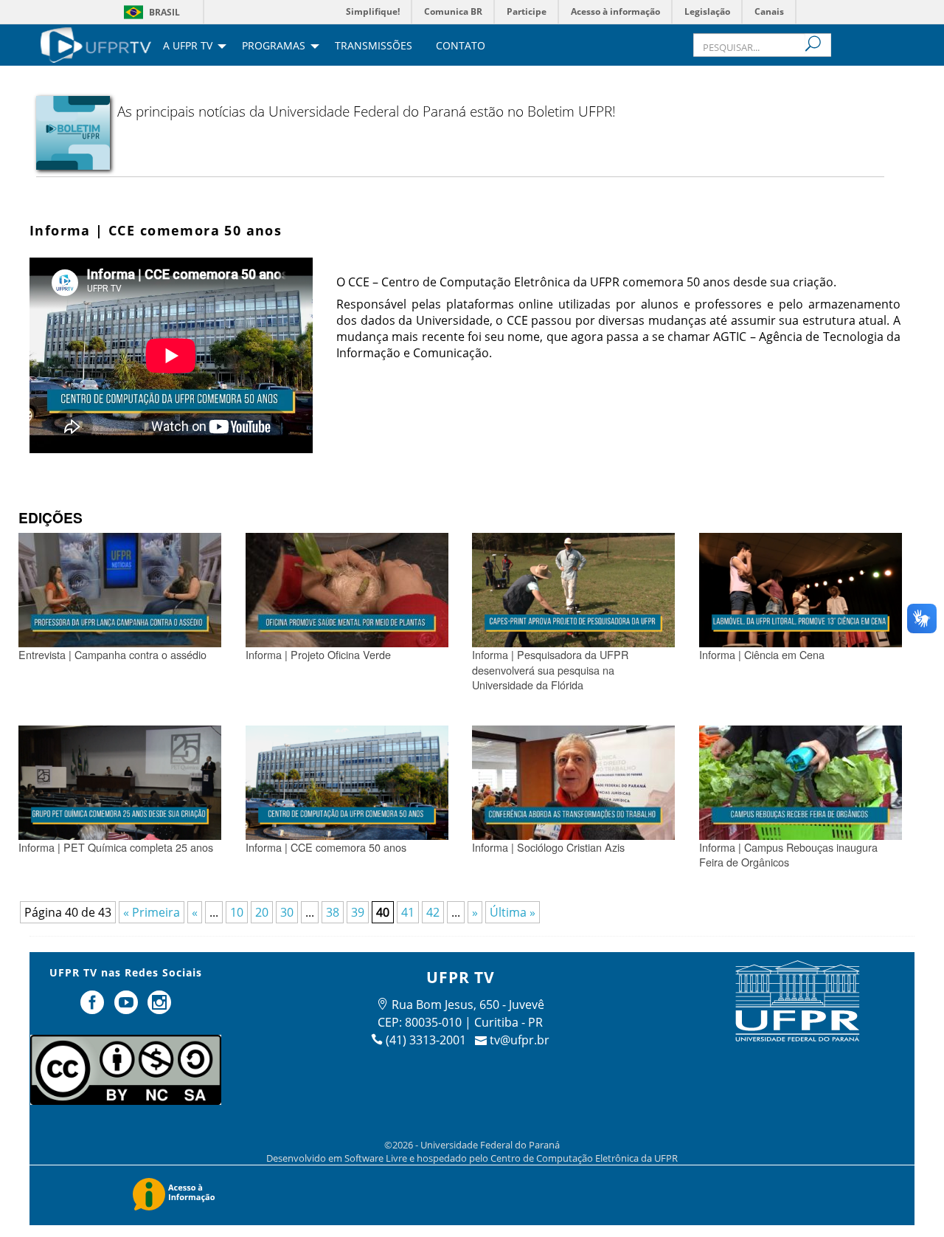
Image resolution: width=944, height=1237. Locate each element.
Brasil (164, 12)
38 (332, 912)
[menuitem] (96, 43)
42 (433, 912)
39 (357, 912)
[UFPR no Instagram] (160, 1008)
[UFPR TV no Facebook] (94, 1008)
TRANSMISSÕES (373, 46)
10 (236, 912)
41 (407, 912)
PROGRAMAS (273, 46)
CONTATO (460, 46)
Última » (512, 912)
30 (287, 912)
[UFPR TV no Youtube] (128, 1008)
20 (261, 912)
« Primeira (151, 912)
